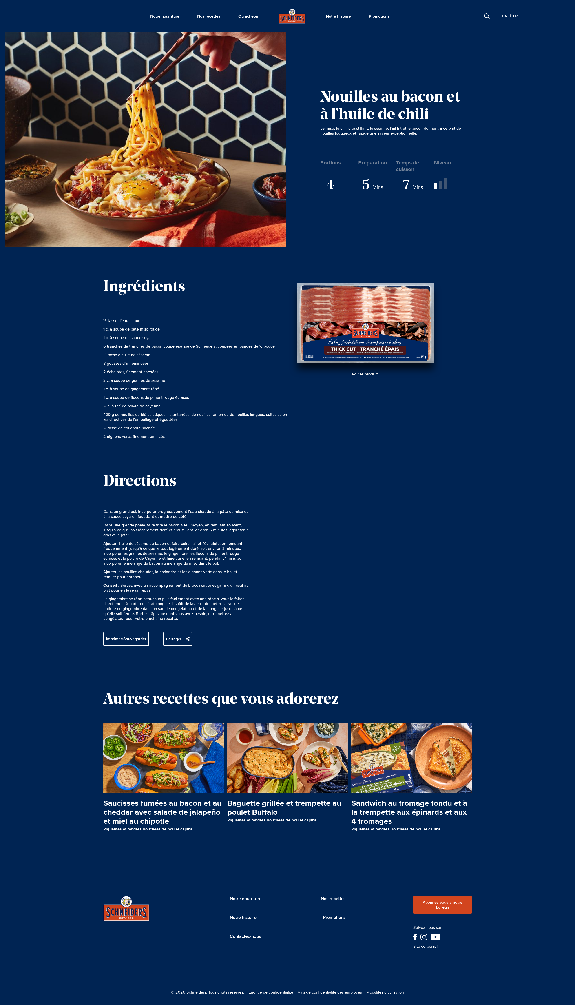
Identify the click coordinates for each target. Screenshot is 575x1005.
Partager (173, 639)
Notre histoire (338, 16)
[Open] (487, 16)
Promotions (379, 16)
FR (515, 16)
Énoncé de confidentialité (271, 992)
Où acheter (248, 16)
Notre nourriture (164, 16)
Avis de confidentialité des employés (330, 992)
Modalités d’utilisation (385, 992)
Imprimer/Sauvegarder (126, 639)
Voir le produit (365, 374)
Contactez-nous (245, 936)
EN (505, 15)
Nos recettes (208, 16)
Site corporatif (425, 946)
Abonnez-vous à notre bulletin (442, 904)
